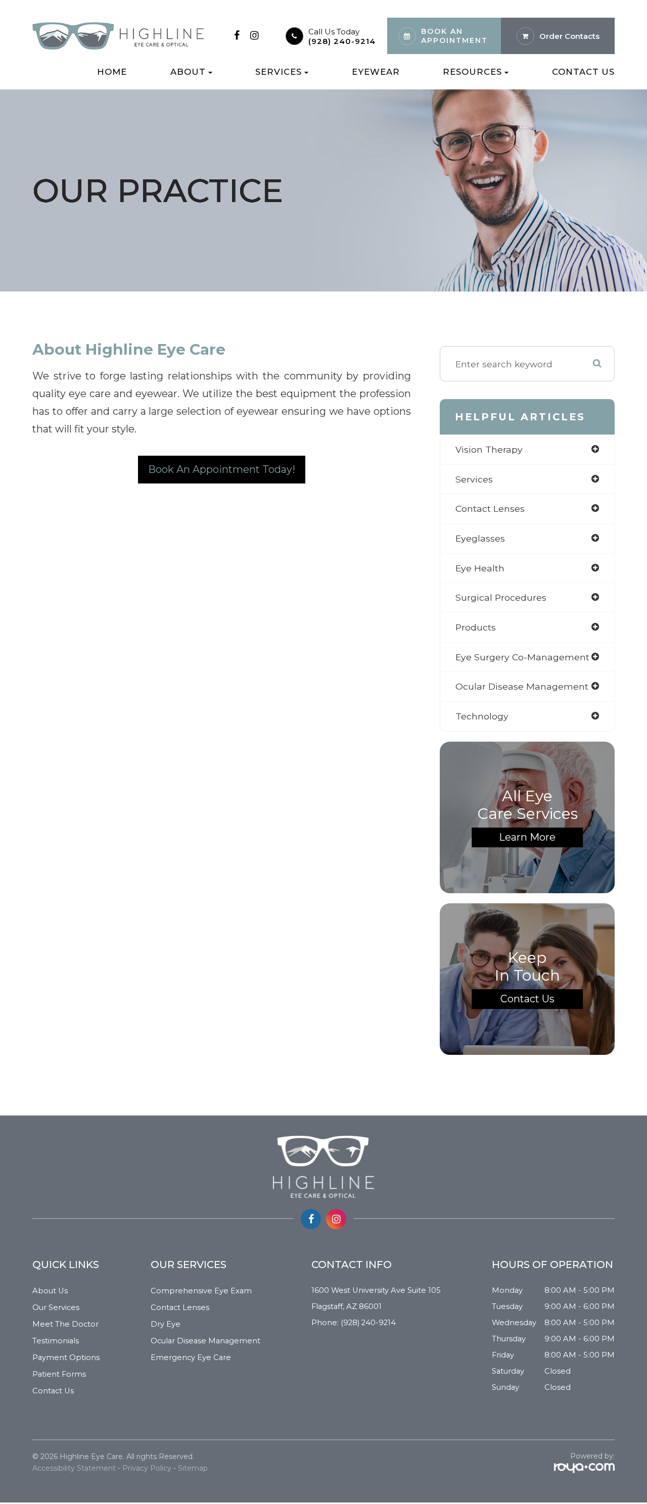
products (475, 627)
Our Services (55, 1307)
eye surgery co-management (522, 657)
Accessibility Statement (74, 1468)
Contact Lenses (180, 1307)
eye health (479, 568)
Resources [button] (472, 72)
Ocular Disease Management (205, 1340)
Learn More (527, 837)
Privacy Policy (146, 1468)
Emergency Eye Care (191, 1357)
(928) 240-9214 (342, 41)
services (474, 479)
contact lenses (490, 508)
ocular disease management (521, 686)
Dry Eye (165, 1324)
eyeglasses (480, 538)
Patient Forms (59, 1374)
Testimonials (55, 1340)
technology (482, 716)
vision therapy (489, 449)
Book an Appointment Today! (221, 469)
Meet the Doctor (65, 1324)
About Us (50, 1290)
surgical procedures (500, 597)
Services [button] (278, 72)
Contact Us (583, 72)
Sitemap (193, 1468)
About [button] (188, 72)
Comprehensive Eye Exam (201, 1290)
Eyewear (376, 72)
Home (112, 72)
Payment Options (66, 1357)
